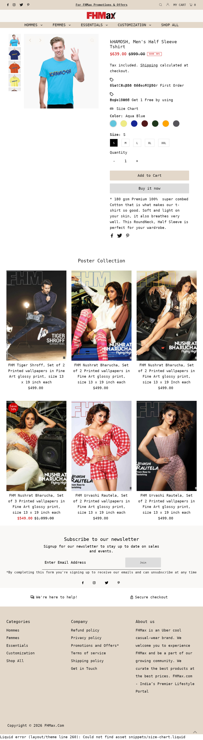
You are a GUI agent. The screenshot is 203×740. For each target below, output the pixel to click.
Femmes (12, 638)
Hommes (12, 630)
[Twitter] (21, 5)
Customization (20, 653)
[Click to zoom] (92, 40)
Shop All (15, 661)
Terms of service (88, 653)
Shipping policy (87, 661)
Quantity (118, 152)
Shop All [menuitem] (170, 25)
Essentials (17, 645)
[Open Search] (160, 5)
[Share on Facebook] (113, 236)
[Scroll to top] (195, 732)
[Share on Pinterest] (127, 236)
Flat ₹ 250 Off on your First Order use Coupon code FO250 (147, 85)
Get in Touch (84, 668)
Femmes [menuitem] (60, 25)
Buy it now (149, 188)
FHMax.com (54, 725)
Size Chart (127, 109)
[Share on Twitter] (120, 236)
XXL (163, 143)
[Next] (40, 40)
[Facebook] (8, 5)
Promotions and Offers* (95, 645)
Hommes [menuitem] (32, 25)
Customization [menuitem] (133, 25)
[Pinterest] (28, 5)
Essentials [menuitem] (93, 25)
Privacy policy (86, 638)
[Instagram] (14, 5)
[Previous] (30, 40)
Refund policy (85, 630)
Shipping (149, 65)
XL (149, 143)
